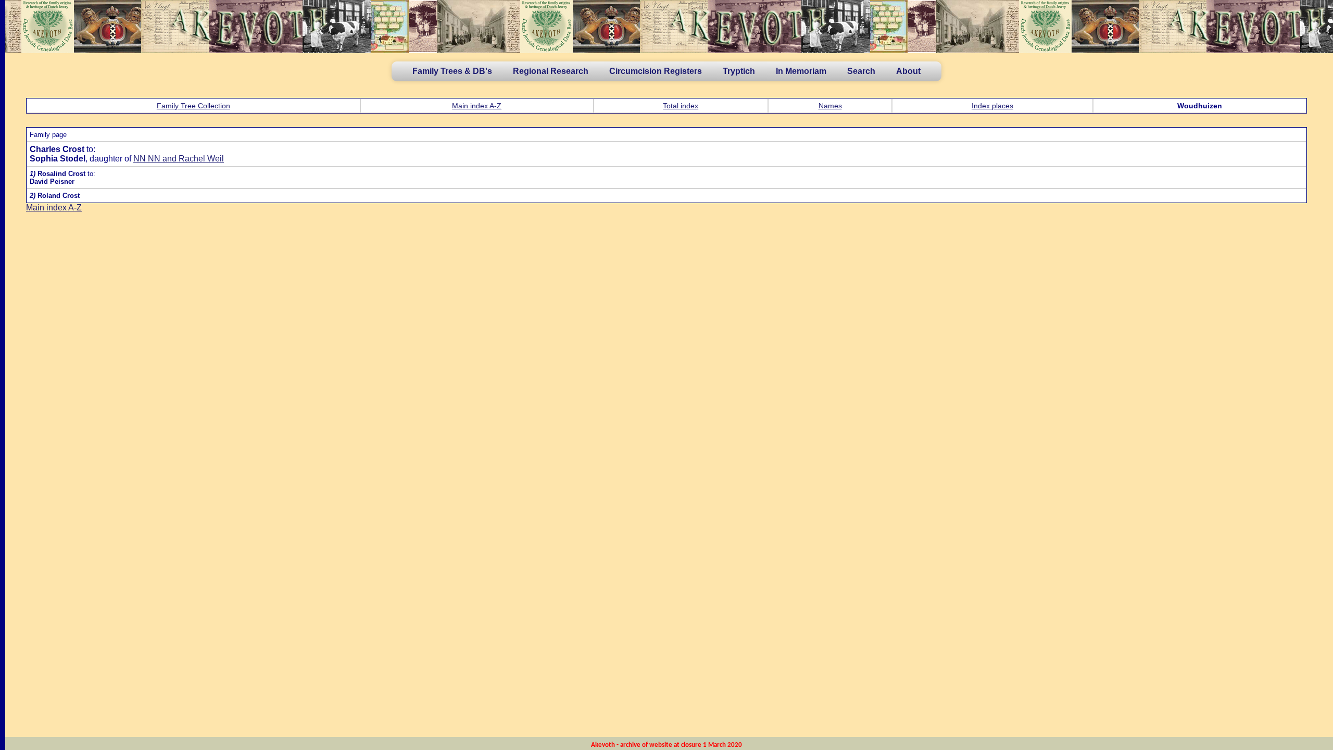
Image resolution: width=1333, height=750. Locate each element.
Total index (680, 106)
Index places (992, 106)
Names (830, 106)
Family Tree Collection (193, 106)
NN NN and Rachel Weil (178, 158)
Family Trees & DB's (452, 71)
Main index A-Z (476, 106)
